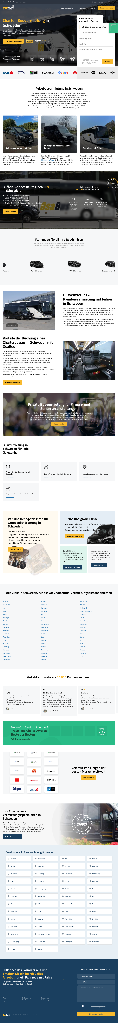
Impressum (6, 1001)
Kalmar (43, 601)
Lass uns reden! (88, 208)
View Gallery (11, 325)
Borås (5, 614)
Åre (4, 608)
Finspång (6, 643)
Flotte (92, 8)
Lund (43, 637)
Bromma (5, 624)
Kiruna (43, 617)
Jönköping (6, 659)
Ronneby (83, 614)
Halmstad (6, 650)
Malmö (43, 640)
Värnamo (83, 647)
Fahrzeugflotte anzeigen (73, 209)
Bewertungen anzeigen (87, 193)
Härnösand (6, 653)
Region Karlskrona (86, 611)
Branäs (5, 621)
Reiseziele (82, 8)
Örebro (43, 659)
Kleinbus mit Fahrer (47, 160)
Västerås (82, 650)
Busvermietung (67, 8)
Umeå (82, 640)
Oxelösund (83, 608)
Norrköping (44, 650)
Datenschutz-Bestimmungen (90, 60)
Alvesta (5, 601)
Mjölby (43, 643)
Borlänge (6, 617)
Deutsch (113, 2)
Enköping (6, 630)
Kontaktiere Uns (102, 206)
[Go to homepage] (9, 7)
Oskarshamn (84, 601)
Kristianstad (45, 621)
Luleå (43, 634)
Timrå (81, 634)
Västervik (83, 653)
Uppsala (82, 643)
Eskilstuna (6, 634)
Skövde (82, 617)
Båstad (5, 611)
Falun (5, 640)
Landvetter (44, 627)
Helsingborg (7, 656)
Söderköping (84, 621)
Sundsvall (83, 630)
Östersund (83, 605)
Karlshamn (44, 605)
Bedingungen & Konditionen (26, 999)
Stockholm (83, 624)
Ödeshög (44, 656)
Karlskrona (44, 608)
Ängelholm (6, 605)
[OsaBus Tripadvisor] (113, 28)
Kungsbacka (45, 624)
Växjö (81, 656)
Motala (43, 647)
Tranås (82, 637)
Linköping (44, 630)
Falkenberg (6, 637)
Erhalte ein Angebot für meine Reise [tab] (95, 27)
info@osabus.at (98, 2)
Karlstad (44, 611)
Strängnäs (83, 627)
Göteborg (6, 647)
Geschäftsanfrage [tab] (90, 32)
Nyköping (44, 653)
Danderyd (6, 627)
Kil (42, 614)
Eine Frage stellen (21, 2)
